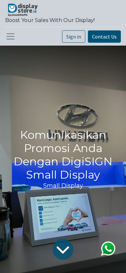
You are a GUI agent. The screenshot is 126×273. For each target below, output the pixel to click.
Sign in (73, 36)
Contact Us (104, 36)
